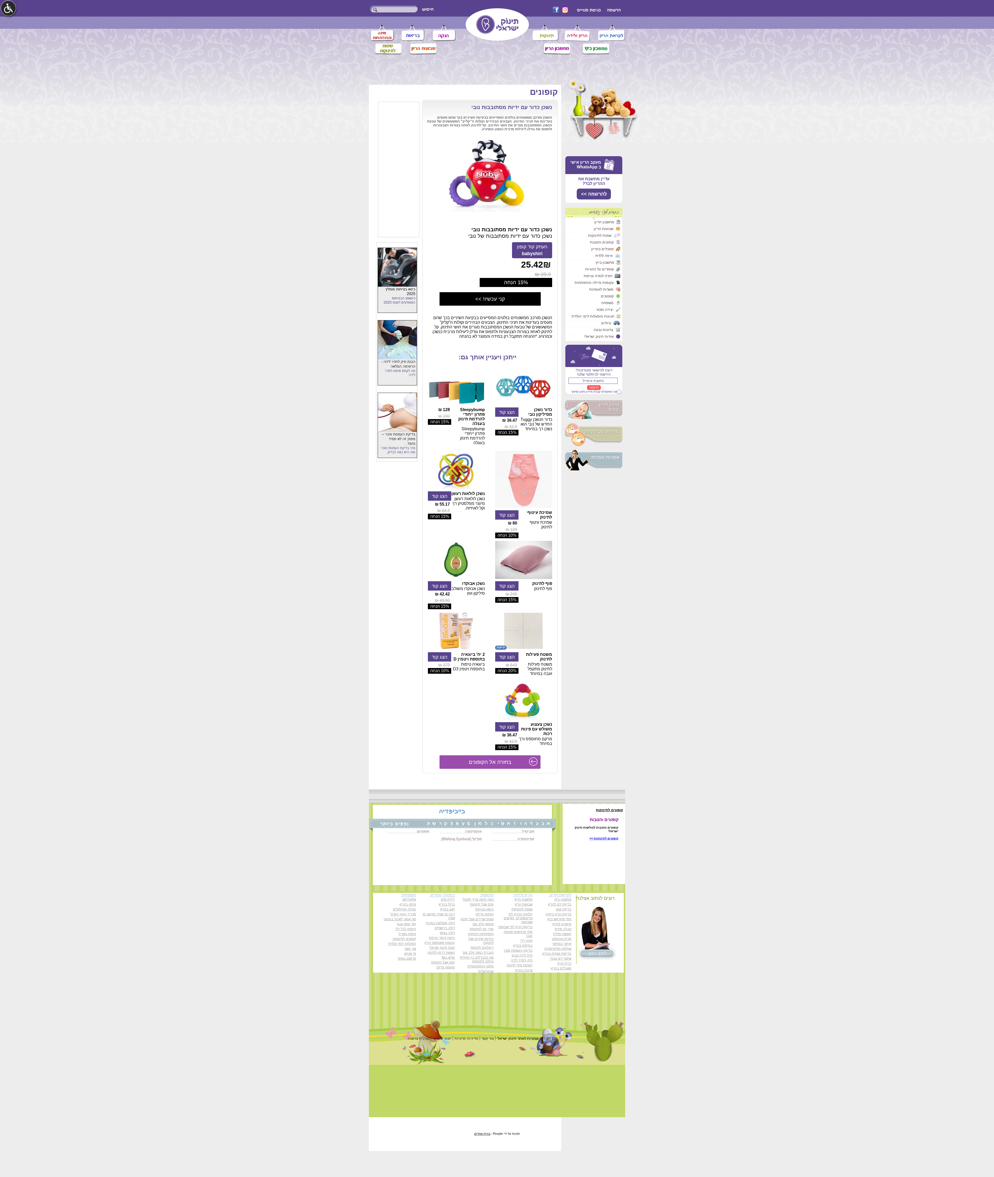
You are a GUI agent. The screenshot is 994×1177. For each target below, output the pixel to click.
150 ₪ (444, 416)
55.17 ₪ (442, 504)
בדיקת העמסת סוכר (517, 950)
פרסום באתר (406, 958)
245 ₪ (511, 594)
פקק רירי (526, 941)
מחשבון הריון (604, 222)
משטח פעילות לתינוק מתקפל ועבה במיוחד (540, 669)
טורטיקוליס (486, 971)
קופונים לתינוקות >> (603, 838)
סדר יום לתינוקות (482, 929)
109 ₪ (511, 529)
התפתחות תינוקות (481, 934)
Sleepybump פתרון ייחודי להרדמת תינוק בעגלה (471, 416)
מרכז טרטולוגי (561, 939)
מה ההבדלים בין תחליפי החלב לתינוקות (476, 959)
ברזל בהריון (447, 904)
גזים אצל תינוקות (482, 904)
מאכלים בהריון (602, 249)
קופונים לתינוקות (404, 939)
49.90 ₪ (442, 600)
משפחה (607, 303)
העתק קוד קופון (532, 250)
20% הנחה (507, 671)
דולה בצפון (447, 933)
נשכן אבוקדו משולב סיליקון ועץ (468, 590)
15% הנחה (507, 432)
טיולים (606, 323)
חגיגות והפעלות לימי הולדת (593, 316)
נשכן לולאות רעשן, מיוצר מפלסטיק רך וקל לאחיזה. (468, 503)
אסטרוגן (423, 831)
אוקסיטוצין (473, 831)
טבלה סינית (563, 929)
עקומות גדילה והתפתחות (594, 283)
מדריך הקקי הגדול (403, 914)
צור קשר (410, 949)
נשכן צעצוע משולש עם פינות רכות (536, 729)
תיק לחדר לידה (521, 960)
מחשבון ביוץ (605, 262)
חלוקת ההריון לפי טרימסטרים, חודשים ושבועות (518, 918)
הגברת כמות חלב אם (478, 952)
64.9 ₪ (443, 510)
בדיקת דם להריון (559, 904)
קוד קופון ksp (406, 924)
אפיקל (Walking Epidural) (461, 839)
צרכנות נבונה (603, 330)
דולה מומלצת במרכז (440, 923)
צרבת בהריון (523, 970)
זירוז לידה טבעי (521, 955)
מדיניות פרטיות (466, 1038)
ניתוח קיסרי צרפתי (442, 938)
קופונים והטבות (602, 242)
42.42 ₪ (442, 594)
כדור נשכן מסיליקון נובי (540, 412)
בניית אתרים (482, 1134)
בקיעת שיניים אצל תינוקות (481, 941)
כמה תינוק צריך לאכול (478, 899)
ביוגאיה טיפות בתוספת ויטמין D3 (469, 666)
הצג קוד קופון (507, 412)
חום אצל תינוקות (443, 962)
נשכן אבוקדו (473, 583)
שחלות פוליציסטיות (557, 949)
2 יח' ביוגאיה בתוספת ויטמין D (469, 656)
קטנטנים (607, 296)
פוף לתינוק (542, 583)
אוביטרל (528, 831)
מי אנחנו (410, 954)
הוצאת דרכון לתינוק (441, 952)
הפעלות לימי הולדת (402, 944)
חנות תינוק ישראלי (442, 948)
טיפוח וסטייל (407, 934)
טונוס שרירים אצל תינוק (477, 919)
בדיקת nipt (563, 909)
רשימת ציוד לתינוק (519, 965)
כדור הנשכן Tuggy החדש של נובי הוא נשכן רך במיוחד (536, 424)
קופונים (544, 92)
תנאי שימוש (442, 1038)
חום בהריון (447, 909)
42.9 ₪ (511, 427)
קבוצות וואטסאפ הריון (440, 943)
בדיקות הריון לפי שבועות (515, 927)
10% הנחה (507, 535)
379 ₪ (444, 665)
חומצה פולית (562, 934)
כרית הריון (564, 963)
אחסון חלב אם (483, 924)
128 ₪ (444, 409)
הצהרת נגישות (419, 1038)
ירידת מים (448, 899)
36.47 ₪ (509, 420)
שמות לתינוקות (599, 235)
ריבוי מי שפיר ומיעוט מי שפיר (438, 916)
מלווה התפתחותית (480, 966)
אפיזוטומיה (525, 839)
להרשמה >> (594, 194)
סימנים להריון (561, 924)
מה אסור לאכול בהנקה (400, 919)
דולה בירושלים (445, 928)
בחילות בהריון (522, 946)
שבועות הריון (603, 229)
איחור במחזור (561, 944)
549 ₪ (511, 665)
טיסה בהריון (407, 904)
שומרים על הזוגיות (599, 269)
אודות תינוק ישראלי (599, 336)
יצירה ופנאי (604, 309)
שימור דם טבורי (560, 958)
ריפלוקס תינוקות (482, 948)
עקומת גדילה (445, 967)
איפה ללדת (604, 256)
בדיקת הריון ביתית (558, 914)
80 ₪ (512, 523)
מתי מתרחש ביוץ (559, 919)
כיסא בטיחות (484, 909)
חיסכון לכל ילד (405, 929)
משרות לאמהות (601, 289)
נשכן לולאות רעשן (468, 493)
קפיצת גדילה (485, 914)
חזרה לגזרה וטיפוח (598, 276)
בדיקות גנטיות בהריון (556, 954)
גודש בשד (448, 957)
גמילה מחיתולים (404, 909)
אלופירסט (409, 899)
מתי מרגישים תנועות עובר (518, 934)
